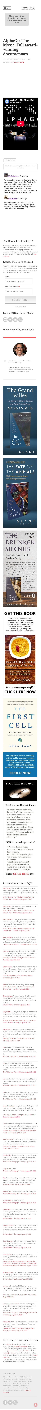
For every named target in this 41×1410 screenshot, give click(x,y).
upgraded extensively (13, 1351)
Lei (4, 1048)
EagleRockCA (7, 1030)
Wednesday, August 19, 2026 (27, 1265)
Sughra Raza (7, 1169)
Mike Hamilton (8, 920)
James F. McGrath (8, 1106)
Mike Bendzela (8, 938)
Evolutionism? (7, 1005)
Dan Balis (26, 1351)
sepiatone (6, 1286)
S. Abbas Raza (18, 62)
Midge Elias (6, 1322)
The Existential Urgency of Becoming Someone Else (20, 1313)
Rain (4, 1124)
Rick (4, 1178)
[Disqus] (20, 201)
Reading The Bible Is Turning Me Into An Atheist (18, 958)
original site (10, 1344)
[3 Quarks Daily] (28, 9)
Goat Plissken (7, 1255)
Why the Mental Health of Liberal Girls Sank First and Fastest (20, 167)
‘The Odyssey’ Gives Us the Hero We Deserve (17, 976)
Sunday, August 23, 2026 (22, 1005)
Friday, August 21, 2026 (10, 1148)
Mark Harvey (7, 888)
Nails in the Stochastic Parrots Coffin (15, 1295)
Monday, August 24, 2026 (11, 978)
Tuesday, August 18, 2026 (18, 1330)
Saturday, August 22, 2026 (11, 1041)
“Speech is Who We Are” (11, 944)
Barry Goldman (8, 1225)
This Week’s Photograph (11, 1162)
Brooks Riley (7, 1155)
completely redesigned (20, 1346)
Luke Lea (6, 951)
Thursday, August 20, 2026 (22, 1218)
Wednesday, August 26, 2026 (22, 899)
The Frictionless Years (10, 1056)
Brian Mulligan (8, 996)
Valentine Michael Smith (11, 1304)
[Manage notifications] (35, 1405)
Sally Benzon (7, 1012)
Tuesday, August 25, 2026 (21, 931)
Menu (8, 8)
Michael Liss (7, 985)
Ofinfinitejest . (7, 967)
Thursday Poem (10, 160)
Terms (19, 306)
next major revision (9, 1353)
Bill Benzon (6, 1210)
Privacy (24, 306)
